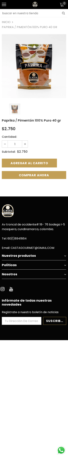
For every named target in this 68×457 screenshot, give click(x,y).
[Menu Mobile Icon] (4, 4)
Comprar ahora (34, 175)
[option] (34, 66)
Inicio (6, 22)
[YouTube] (11, 289)
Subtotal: (9, 152)
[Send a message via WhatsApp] (61, 450)
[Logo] (35, 4)
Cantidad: (9, 137)
